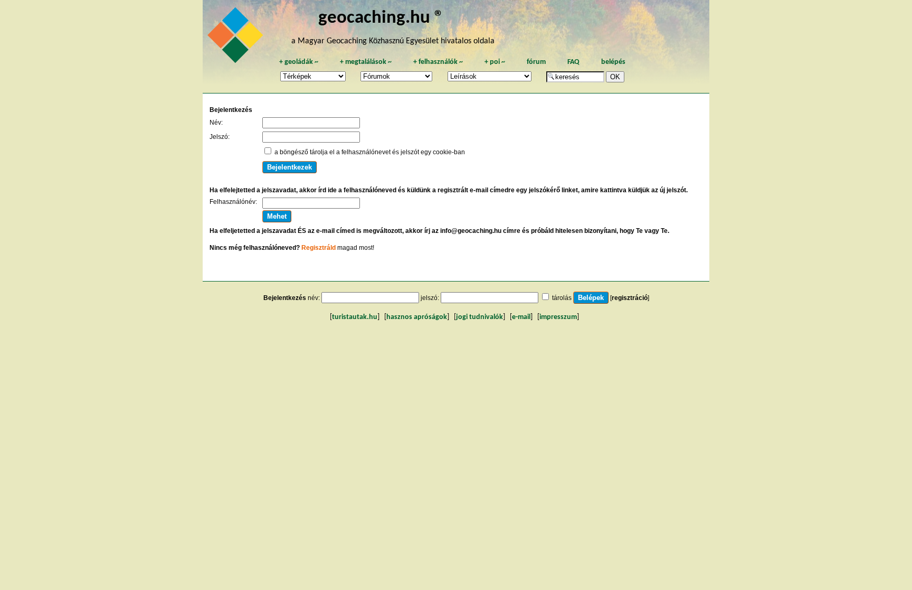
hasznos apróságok (416, 317)
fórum (536, 62)
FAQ (573, 62)
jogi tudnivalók (479, 317)
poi (495, 62)
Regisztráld (318, 247)
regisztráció (630, 298)
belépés (613, 62)
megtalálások (365, 62)
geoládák (298, 62)
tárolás (562, 298)
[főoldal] (237, 38)
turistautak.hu (354, 317)
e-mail (521, 317)
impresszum (558, 317)
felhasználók (438, 62)
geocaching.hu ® (381, 18)
